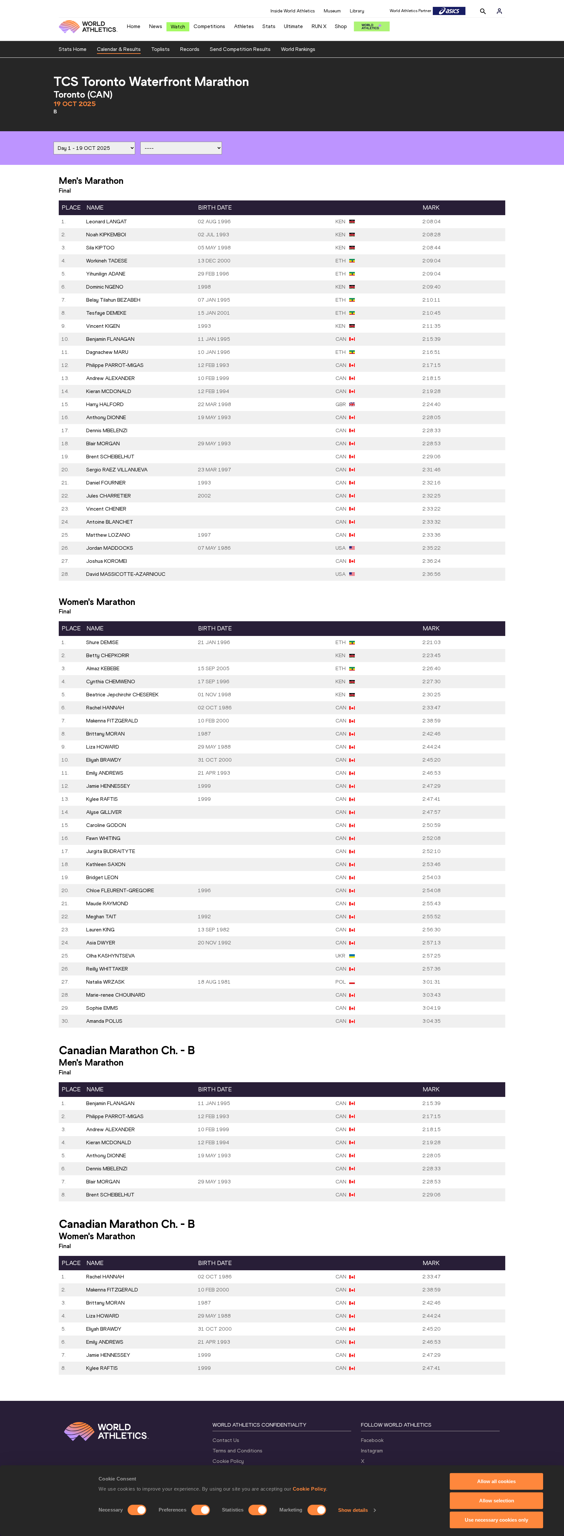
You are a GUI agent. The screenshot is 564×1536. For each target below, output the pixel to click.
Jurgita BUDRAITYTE (110, 851)
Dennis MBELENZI (106, 430)
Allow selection (496, 1500)
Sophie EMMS (102, 1008)
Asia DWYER (100, 943)
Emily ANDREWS (104, 773)
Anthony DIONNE (106, 417)
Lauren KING (100, 929)
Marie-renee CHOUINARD (115, 995)
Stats (268, 26)
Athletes (244, 26)
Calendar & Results (119, 49)
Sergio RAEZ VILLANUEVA (117, 470)
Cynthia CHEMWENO (110, 681)
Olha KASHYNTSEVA (110, 956)
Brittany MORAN (105, 734)
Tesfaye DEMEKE (106, 313)
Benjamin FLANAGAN (110, 339)
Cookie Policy (309, 1489)
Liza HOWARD (102, 747)
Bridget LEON (102, 877)
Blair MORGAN (103, 443)
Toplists (160, 49)
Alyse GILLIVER (104, 812)
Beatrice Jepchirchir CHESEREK (122, 694)
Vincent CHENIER (106, 509)
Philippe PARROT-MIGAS (115, 365)
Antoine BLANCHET (109, 522)
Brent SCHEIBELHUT (110, 456)
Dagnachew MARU (107, 352)
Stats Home (72, 49)
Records (189, 49)
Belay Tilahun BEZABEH (113, 300)
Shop (341, 26)
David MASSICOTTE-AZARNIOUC (125, 574)
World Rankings (298, 49)
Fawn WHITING (103, 838)
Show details (353, 1510)
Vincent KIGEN (103, 326)
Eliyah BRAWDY (103, 760)
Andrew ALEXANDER (110, 378)
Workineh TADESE (106, 261)
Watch (178, 27)
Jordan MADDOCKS (109, 548)
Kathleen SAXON (105, 864)
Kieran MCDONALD (108, 391)
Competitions (209, 26)
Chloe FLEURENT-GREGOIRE (120, 890)
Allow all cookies (496, 1481)
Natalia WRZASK (105, 982)
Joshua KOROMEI (106, 561)
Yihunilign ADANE (105, 274)
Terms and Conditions (237, 1451)
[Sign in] (499, 11)
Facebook (372, 1440)
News (155, 26)
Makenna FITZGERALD (112, 721)
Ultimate (293, 26)
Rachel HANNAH (105, 708)
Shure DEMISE (102, 642)
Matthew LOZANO (108, 535)
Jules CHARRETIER (108, 496)
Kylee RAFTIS (102, 799)
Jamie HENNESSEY (108, 786)
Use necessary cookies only (496, 1520)
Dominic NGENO (104, 287)
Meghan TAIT (101, 916)
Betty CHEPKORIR (107, 655)
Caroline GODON (106, 825)
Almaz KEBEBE (102, 668)
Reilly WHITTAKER (107, 969)
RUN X (319, 26)
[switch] (200, 1510)
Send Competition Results (240, 49)
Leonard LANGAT (106, 221)
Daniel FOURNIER (106, 483)
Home (133, 26)
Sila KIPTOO (100, 248)
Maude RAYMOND (107, 903)
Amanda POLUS (104, 1021)
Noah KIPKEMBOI (106, 234)
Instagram (372, 1451)
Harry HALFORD (105, 404)
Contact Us (225, 1440)
